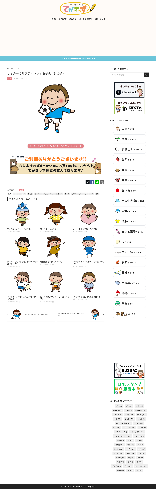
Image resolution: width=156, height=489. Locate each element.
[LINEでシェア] (97, 182)
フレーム (139, 436)
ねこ (141, 419)
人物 (18, 69)
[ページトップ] (151, 484)
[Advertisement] (78, 39)
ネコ (142, 427)
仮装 (120, 440)
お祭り (141, 415)
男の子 (116, 466)
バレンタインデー (122, 436)
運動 (97, 194)
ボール (67, 194)
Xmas (117, 415)
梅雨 (120, 462)
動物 (119, 445)
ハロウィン (121, 432)
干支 (141, 453)
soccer (16, 194)
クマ (116, 427)
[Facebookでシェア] (92, 182)
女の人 (118, 449)
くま (117, 419)
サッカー (38, 194)
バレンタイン (137, 432)
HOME (11, 69)
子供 (91, 194)
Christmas (140, 410)
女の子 (130, 449)
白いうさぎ (140, 466)
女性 (141, 449)
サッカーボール (48, 194)
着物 (120, 470)
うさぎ (129, 415)
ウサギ (138, 423)
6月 (129, 406)
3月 (119, 406)
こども (30, 194)
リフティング (76, 194)
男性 (128, 466)
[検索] (146, 75)
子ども (85, 194)
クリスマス (129, 427)
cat (129, 410)
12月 (139, 406)
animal (117, 410)
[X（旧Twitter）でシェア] (88, 182)
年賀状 (120, 457)
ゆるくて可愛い (123, 423)
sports (23, 194)
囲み (130, 445)
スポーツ (59, 194)
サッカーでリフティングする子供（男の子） (49, 146)
